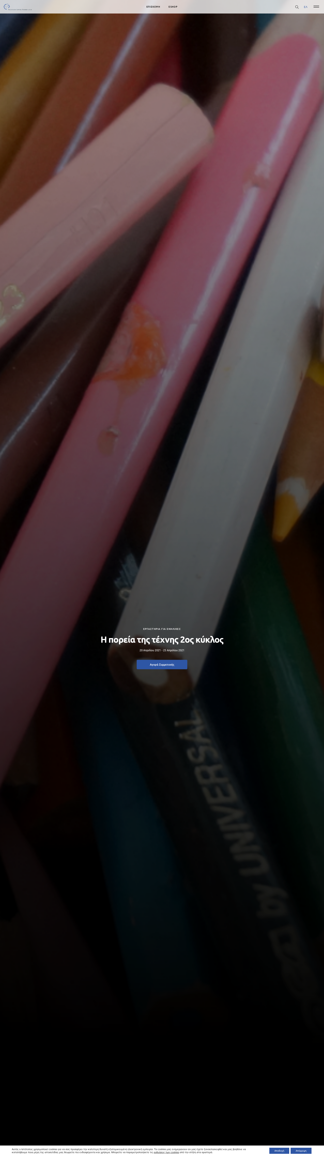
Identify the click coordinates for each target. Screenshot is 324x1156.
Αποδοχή (279, 1150)
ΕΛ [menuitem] (305, 6)
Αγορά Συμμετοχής (162, 664)
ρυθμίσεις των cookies (166, 1152)
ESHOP (173, 6)
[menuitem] (305, 6)
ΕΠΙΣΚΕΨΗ (153, 6)
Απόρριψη (301, 1150)
